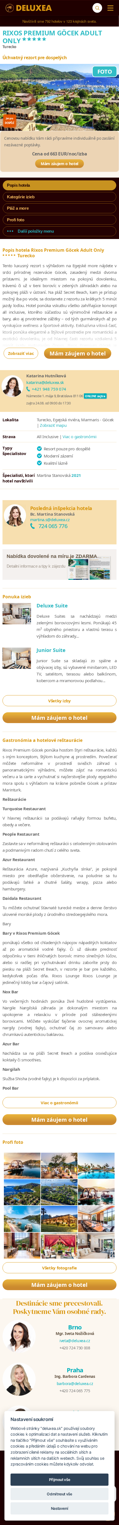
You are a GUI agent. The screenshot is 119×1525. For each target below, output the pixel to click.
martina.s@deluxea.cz (50, 519)
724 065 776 (53, 526)
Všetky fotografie (59, 1268)
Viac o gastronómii (80, 436)
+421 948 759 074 (49, 389)
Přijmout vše (59, 1479)
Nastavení (59, 1508)
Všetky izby (59, 700)
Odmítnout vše (59, 1494)
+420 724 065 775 (75, 1390)
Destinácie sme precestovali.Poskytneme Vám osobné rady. (59, 1307)
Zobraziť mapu (53, 425)
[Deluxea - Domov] (29, 8)
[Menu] (109, 8)
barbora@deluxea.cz (75, 1383)
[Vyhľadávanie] (97, 8)
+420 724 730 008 (75, 1347)
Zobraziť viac (21, 353)
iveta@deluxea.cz (75, 1340)
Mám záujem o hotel (59, 163)
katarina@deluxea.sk (45, 382)
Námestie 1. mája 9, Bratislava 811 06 (54, 395)
